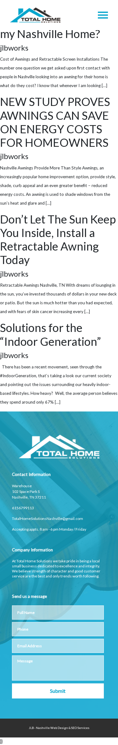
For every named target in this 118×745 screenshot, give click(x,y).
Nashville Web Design (52, 728)
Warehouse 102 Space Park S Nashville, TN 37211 (29, 491)
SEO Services (80, 728)
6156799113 (23, 507)
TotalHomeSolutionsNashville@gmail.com (47, 518)
